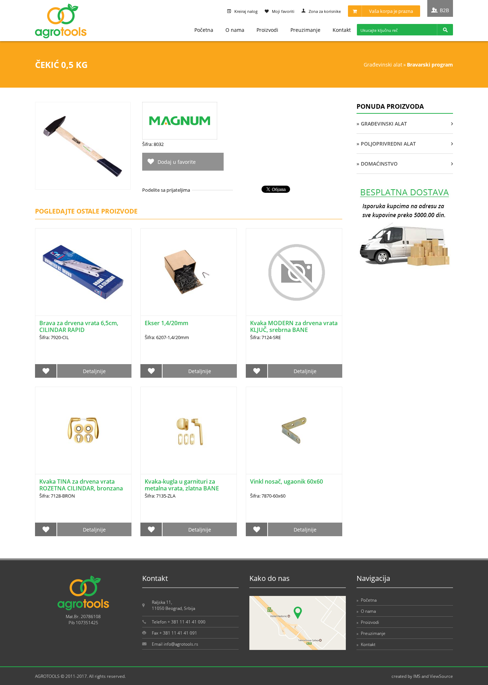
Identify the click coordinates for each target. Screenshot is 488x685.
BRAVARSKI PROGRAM (430, 64)
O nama (234, 29)
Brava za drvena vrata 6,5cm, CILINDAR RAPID (78, 326)
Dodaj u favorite (177, 161)
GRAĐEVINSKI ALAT (383, 64)
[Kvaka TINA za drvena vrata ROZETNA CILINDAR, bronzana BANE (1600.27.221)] (83, 430)
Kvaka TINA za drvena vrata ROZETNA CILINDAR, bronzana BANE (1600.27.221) (81, 488)
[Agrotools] (60, 37)
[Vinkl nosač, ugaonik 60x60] (294, 430)
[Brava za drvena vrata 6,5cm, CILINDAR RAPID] (83, 272)
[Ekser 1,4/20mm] (188, 272)
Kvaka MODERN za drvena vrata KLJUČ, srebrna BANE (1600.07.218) (294, 330)
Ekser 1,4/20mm (166, 323)
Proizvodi (267, 29)
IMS (416, 676)
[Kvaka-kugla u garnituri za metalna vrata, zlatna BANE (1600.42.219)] (188, 430)
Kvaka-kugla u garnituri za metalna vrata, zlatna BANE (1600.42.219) (182, 488)
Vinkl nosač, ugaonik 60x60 (286, 481)
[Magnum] (179, 137)
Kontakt (342, 29)
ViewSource (441, 676)
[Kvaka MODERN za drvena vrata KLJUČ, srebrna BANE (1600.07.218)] (294, 272)
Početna (203, 29)
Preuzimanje (305, 29)
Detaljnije (94, 371)
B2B (444, 10)
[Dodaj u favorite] (46, 371)
